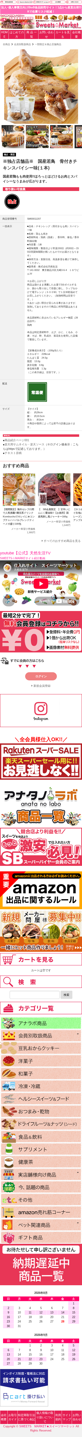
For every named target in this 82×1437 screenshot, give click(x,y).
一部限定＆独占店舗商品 (48, 44)
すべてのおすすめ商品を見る (62, 541)
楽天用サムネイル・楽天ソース (24, 444)
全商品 (6, 44)
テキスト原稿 (13, 453)
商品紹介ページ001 (17, 440)
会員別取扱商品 (22, 44)
